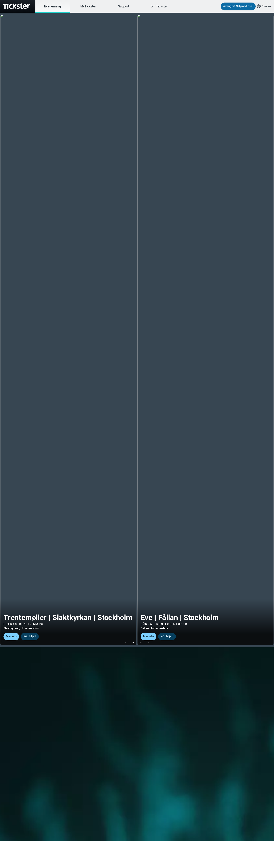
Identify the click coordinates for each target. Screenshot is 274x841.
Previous (4, 328)
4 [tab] (148, 642)
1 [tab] (125, 642)
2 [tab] (133, 642)
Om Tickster (159, 6)
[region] (137, 330)
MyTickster (88, 6)
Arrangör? (238, 6)
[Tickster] (17, 6)
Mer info (12, 636)
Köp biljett (30, 636)
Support (123, 6)
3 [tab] (140, 642)
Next (270, 328)
